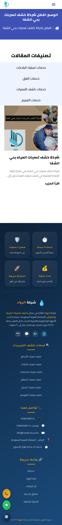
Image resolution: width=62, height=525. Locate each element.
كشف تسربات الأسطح (31, 356)
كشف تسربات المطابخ (31, 379)
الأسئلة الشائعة (31, 502)
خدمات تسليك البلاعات (31, 67)
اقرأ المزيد (52, 183)
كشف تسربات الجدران (31, 387)
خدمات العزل (31, 78)
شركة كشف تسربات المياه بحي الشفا (34, 160)
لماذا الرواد (31, 478)
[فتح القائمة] (53, 4)
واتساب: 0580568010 (28, 426)
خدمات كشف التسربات (31, 89)
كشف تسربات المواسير (31, 395)
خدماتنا (31, 471)
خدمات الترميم (31, 100)
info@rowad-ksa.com (28, 433)
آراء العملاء (31, 486)
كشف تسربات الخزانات (31, 364)
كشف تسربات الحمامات (31, 372)
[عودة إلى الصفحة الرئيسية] (57, 28)
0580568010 (27, 418)
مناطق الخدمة (31, 494)
